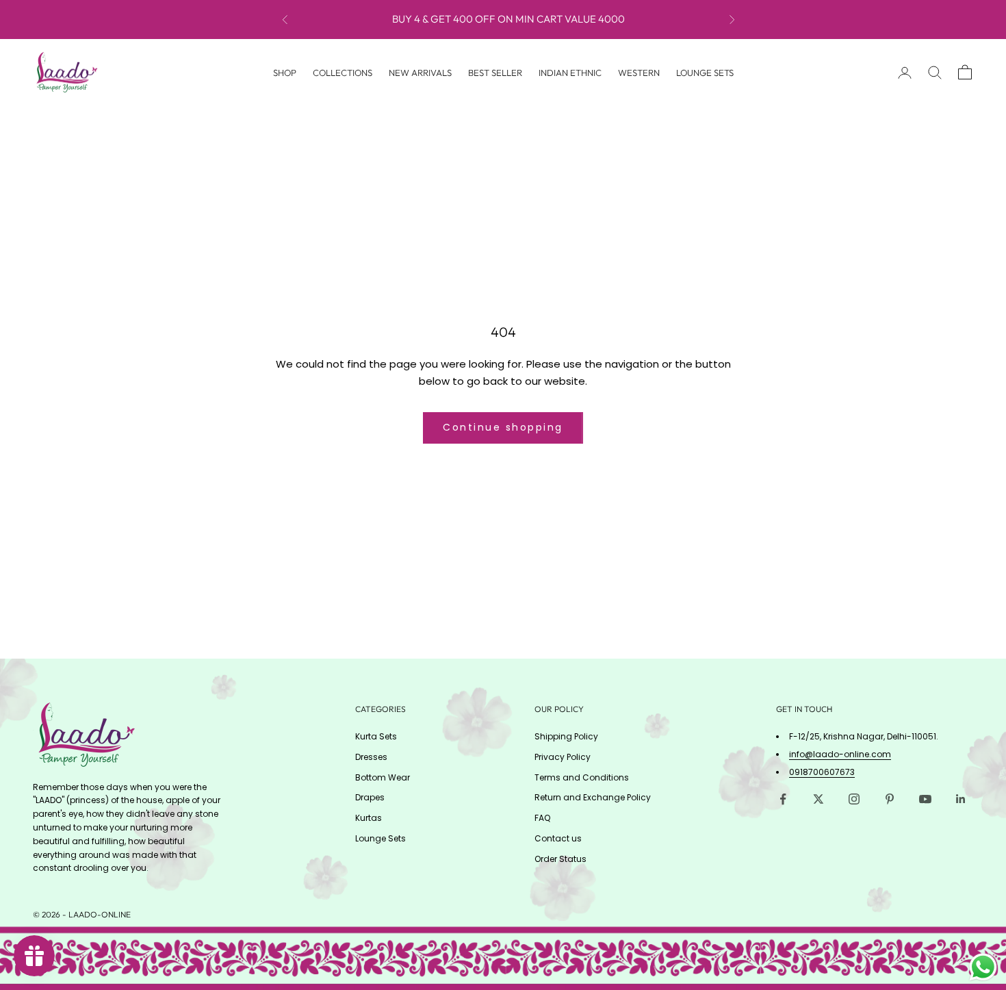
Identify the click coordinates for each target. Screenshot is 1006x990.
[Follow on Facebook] (783, 799)
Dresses (371, 757)
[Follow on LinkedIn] (961, 799)
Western (639, 71)
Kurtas (368, 818)
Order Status (560, 859)
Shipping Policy (566, 736)
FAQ (542, 818)
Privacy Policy (562, 757)
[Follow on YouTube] (925, 799)
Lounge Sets (705, 71)
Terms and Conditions (581, 777)
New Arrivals (420, 71)
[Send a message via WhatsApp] (983, 967)
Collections (342, 71)
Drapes (370, 797)
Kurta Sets (376, 736)
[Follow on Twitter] (818, 799)
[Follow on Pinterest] (890, 799)
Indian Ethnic (570, 71)
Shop (284, 71)
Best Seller (495, 71)
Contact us (558, 838)
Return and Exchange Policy (592, 797)
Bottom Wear (382, 777)
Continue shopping (503, 427)
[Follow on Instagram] (854, 799)
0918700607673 (822, 772)
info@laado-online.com (840, 754)
